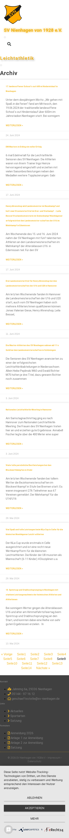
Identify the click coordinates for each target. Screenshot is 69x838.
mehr (34, 818)
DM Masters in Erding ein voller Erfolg (24, 147)
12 (42, 663)
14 (26, 668)
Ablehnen (34, 798)
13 (57, 663)
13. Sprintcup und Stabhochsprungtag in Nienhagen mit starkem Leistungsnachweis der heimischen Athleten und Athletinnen (33, 595)
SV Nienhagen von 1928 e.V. (33, 30)
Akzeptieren (34, 808)
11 (27, 663)
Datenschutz (34, 761)
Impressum (54, 757)
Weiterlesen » (14, 125)
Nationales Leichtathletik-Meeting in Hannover (29, 410)
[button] (5, 37)
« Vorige (6, 654)
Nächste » (43, 668)
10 (12, 663)
